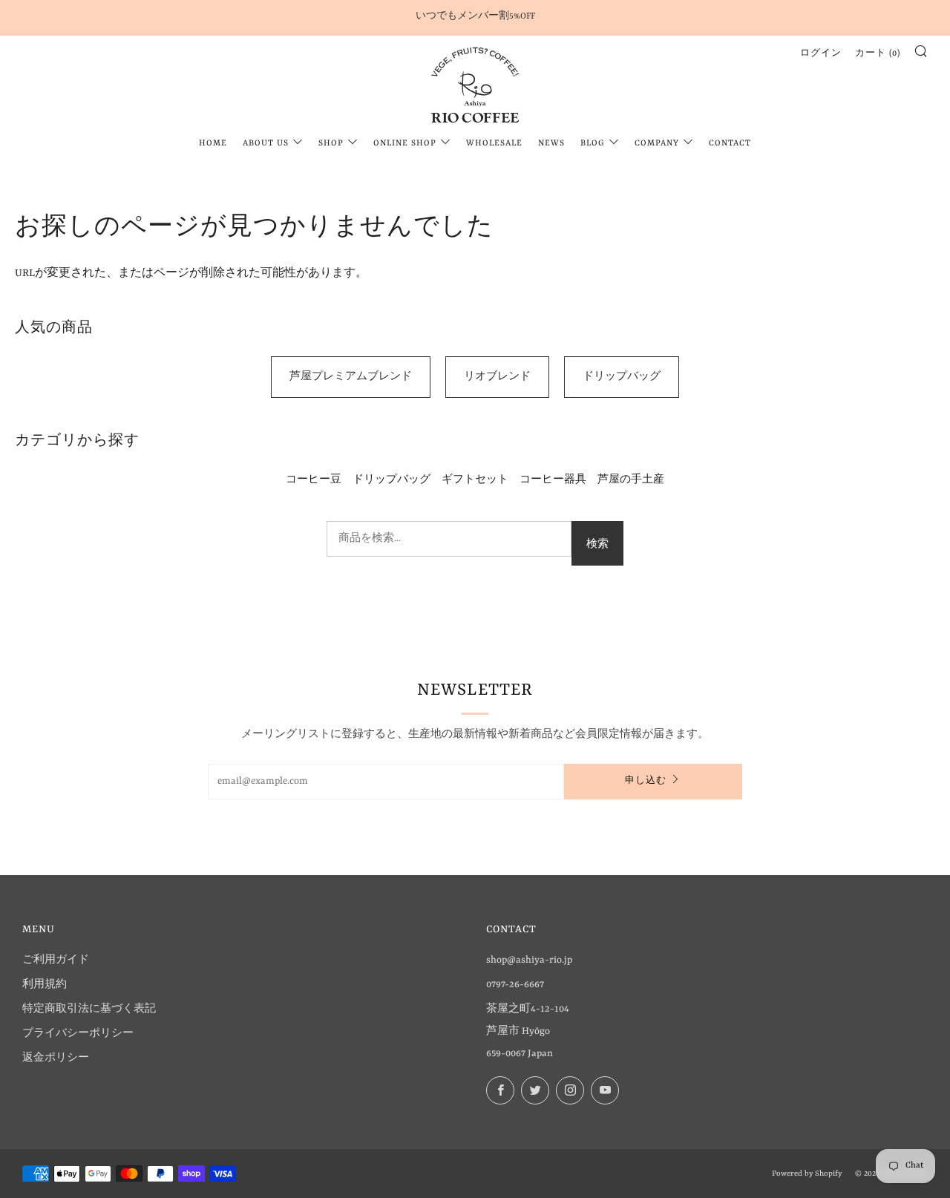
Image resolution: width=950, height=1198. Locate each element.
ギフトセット (475, 479)
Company (657, 143)
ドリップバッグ (622, 376)
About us (266, 143)
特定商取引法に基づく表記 (89, 1009)
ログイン (821, 54)
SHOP (331, 143)
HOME (213, 143)
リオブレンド (497, 376)
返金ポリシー (55, 1058)
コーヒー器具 (553, 479)
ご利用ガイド (55, 960)
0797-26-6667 (515, 984)
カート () (877, 54)
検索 (597, 543)
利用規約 (44, 984)
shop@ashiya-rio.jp (529, 960)
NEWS (551, 143)
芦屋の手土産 (630, 479)
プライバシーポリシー (78, 1033)
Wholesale (494, 143)
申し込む (645, 781)
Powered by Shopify (807, 1173)
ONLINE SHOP (404, 143)
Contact (730, 143)
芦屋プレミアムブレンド (350, 376)
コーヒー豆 (313, 479)
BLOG (592, 143)
